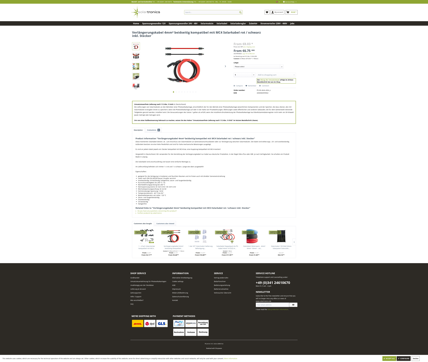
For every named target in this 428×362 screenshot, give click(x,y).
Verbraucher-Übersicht (222, 293)
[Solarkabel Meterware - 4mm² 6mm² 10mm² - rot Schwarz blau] (254, 236)
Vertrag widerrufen (221, 278)
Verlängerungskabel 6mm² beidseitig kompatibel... (173, 247)
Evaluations (153, 130)
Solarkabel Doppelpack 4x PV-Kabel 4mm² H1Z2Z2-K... (227, 247)
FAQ (131, 304)
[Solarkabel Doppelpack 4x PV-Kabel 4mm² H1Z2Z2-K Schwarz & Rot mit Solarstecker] (227, 236)
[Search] (240, 12)
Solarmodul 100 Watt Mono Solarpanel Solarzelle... (281, 247)
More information (230, 358)
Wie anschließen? (136, 300)
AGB (173, 285)
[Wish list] (267, 12)
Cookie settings (177, 281)
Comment (265, 86)
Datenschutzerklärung (180, 297)
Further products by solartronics (149, 213)
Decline (415, 358)
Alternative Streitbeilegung (182, 278)
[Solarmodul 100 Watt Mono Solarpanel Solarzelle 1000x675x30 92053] (281, 236)
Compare (239, 86)
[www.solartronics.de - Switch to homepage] (146, 12)
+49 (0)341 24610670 (273, 282)
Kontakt (175, 300)
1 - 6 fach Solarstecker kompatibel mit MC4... (147, 247)
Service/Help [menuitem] (290, 2)
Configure (404, 358)
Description (138, 130)
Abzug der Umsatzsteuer (269, 80)
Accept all (390, 358)
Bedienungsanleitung (222, 285)
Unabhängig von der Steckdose (142, 285)
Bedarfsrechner (220, 281)
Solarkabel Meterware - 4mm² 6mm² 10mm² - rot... (254, 247)
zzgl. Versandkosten (248, 54)
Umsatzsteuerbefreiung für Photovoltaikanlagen (148, 281)
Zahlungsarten (135, 293)
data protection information (278, 309)
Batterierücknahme (221, 289)
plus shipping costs (249, 47)
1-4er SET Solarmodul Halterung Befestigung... (201, 247)
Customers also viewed (165, 223)
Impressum (176, 289)
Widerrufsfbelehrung (180, 293)
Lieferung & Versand (138, 289)
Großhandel (134, 278)
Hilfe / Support (135, 297)
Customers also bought (143, 223)
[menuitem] (213, 12)
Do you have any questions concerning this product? (157, 211)
